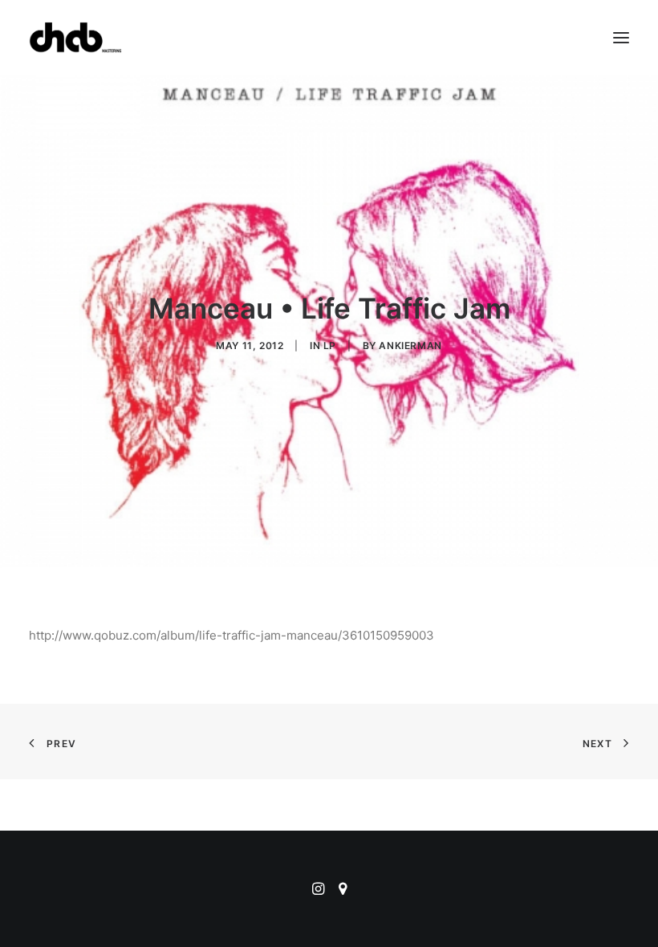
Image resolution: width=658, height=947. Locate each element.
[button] (621, 37)
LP (329, 345)
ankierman (410, 345)
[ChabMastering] (75, 38)
